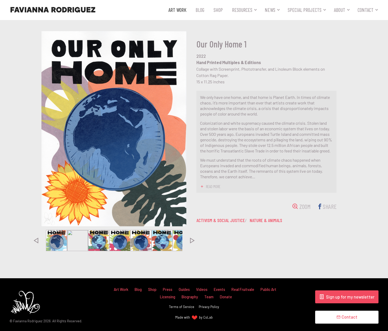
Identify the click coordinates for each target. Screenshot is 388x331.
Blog (200, 10)
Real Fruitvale (242, 289)
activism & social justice (220, 220)
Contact (365, 10)
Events (219, 289)
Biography (190, 297)
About (339, 10)
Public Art (268, 289)
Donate (226, 297)
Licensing (167, 297)
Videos (201, 289)
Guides (184, 289)
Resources (242, 10)
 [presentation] (35, 240)
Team (209, 297)
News (270, 10)
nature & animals (266, 220)
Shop (218, 10)
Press (167, 289)
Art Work (177, 10)
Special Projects (304, 10)
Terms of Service (181, 307)
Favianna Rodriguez (53, 10)
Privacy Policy (209, 307)
